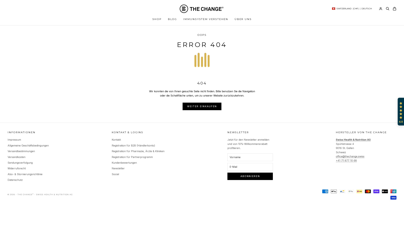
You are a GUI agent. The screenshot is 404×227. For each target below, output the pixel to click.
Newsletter (118, 168)
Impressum (14, 139)
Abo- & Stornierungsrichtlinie (25, 174)
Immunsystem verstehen (205, 19)
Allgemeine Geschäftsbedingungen (28, 145)
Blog (172, 19)
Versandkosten (16, 157)
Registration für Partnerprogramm (132, 157)
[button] (401, 111)
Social (115, 174)
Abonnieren (250, 176)
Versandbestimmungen (21, 151)
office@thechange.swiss (350, 156)
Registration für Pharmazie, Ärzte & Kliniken (138, 151)
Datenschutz (15, 179)
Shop (157, 19)
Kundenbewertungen (124, 162)
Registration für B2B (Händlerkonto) (133, 145)
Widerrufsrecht (17, 168)
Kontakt (116, 139)
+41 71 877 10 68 (346, 160)
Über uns (243, 19)
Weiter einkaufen (202, 106)
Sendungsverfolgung (20, 162)
